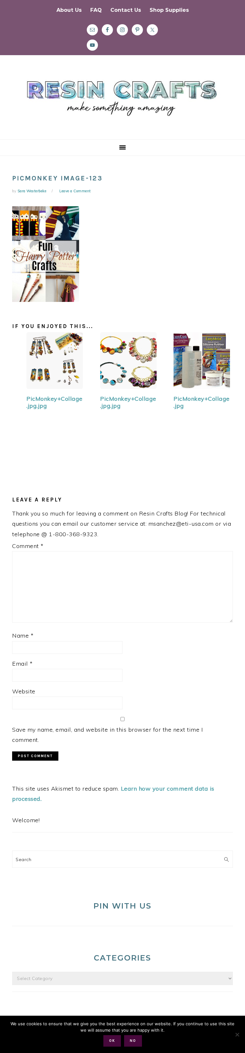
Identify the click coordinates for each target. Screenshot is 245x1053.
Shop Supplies (169, 10)
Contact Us (125, 10)
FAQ (96, 10)
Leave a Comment (75, 191)
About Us (69, 10)
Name (22, 635)
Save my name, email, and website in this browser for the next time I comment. (107, 734)
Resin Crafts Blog (122, 102)
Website (23, 691)
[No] (237, 1034)
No (133, 1041)
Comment (28, 546)
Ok (112, 1041)
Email (22, 663)
